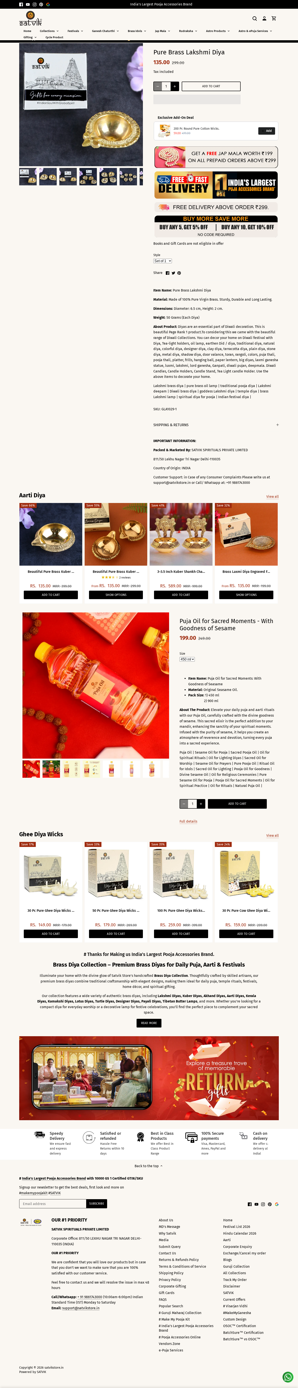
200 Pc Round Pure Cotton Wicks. (196, 129)
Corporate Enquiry (237, 1247)
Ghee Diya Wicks (41, 834)
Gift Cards (166, 1293)
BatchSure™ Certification (243, 1333)
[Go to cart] (274, 18)
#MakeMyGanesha (237, 1313)
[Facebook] (21, 4)
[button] (197, 99)
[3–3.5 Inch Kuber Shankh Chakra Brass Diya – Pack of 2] (181, 534)
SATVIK (55, 1193)
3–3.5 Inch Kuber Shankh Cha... (181, 572)
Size (182, 653)
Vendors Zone (169, 1344)
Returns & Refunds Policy (179, 1260)
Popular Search (171, 1306)
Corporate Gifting (172, 1286)
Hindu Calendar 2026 (239, 1233)
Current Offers (234, 1299)
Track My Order (235, 1280)
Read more (149, 1023)
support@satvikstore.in (80, 1308)
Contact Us (167, 1253)
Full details (188, 821)
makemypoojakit (34, 1193)
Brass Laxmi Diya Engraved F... (246, 572)
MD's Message (169, 1227)
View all (272, 497)
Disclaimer (231, 1286)
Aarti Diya (32, 495)
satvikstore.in (54, 1368)
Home (228, 1220)
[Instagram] (34, 4)
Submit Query (170, 1247)
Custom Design (234, 1319)
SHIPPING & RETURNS (170, 425)
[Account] (264, 18)
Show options (116, 595)
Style (156, 255)
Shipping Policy (171, 1273)
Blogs (227, 1260)
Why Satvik (167, 1233)
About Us (166, 1220)
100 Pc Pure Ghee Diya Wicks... (181, 911)
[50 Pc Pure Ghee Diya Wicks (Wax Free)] (116, 873)
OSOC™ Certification (239, 1326)
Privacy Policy (170, 1280)
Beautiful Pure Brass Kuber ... (51, 572)
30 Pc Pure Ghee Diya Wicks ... (50, 911)
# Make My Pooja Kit (174, 1319)
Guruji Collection (236, 1266)
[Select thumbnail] (28, 176)
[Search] (255, 18)
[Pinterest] (41, 4)
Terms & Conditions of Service (182, 1266)
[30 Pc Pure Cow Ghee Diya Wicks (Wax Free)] (246, 873)
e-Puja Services (171, 1350)
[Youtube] (28, 4)
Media (164, 1240)
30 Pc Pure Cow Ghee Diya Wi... (246, 911)
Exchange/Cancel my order (244, 1253)
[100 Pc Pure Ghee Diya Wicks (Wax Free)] (181, 873)
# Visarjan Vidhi (235, 1306)
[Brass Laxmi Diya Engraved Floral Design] (246, 534)
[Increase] (175, 86)
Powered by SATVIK (32, 1372)
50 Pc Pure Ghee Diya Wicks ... (115, 911)
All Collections (234, 1273)
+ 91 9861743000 (89, 1297)
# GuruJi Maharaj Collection (180, 1313)
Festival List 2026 (236, 1227)
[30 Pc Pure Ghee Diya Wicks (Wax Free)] (50, 873)
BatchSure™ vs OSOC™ (241, 1339)
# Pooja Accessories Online (180, 1337)
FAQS (163, 1299)
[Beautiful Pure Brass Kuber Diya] (50, 534)
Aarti (227, 1240)
